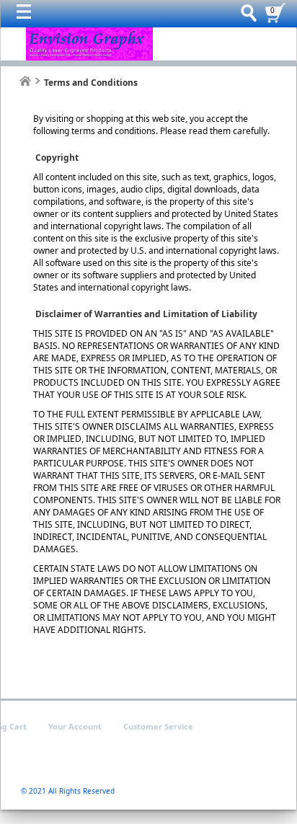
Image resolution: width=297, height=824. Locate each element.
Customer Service (158, 726)
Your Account (75, 726)
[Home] (25, 81)
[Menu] (27, 15)
